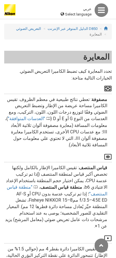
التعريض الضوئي (28, 29)
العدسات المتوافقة (26, 118)
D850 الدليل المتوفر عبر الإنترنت (72, 29)
